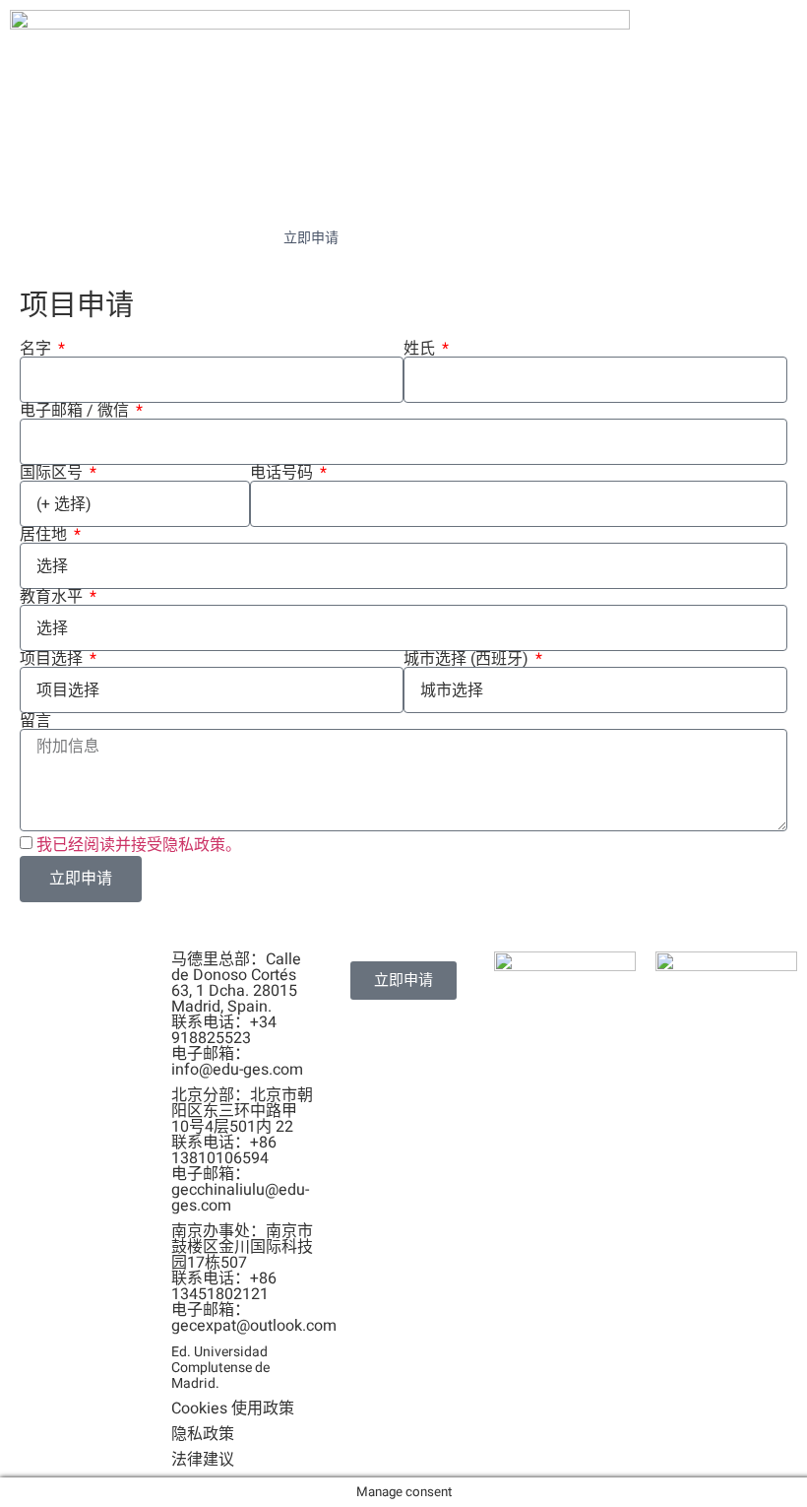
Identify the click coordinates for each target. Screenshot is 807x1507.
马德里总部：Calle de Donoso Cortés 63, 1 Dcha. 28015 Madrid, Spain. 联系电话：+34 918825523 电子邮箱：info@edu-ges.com (237, 1014)
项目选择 (53, 659)
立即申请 (311, 238)
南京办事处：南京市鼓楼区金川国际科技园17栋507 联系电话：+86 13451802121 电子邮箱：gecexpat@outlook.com (254, 1278)
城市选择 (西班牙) (468, 659)
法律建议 (202, 1460)
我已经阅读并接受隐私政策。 (138, 844)
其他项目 (440, 188)
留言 (35, 721)
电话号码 (283, 473)
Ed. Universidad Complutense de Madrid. (220, 1368)
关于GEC (175, 188)
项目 (694, 188)
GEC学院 (307, 188)
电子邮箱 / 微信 (76, 411)
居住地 (45, 535)
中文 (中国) (432, 238)
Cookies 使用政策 (232, 1408)
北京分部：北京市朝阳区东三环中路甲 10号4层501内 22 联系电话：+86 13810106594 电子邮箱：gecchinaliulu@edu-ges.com (242, 1150)
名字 (37, 349)
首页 (75, 188)
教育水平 (53, 597)
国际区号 (53, 473)
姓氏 (421, 349)
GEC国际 (574, 188)
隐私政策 (202, 1434)
